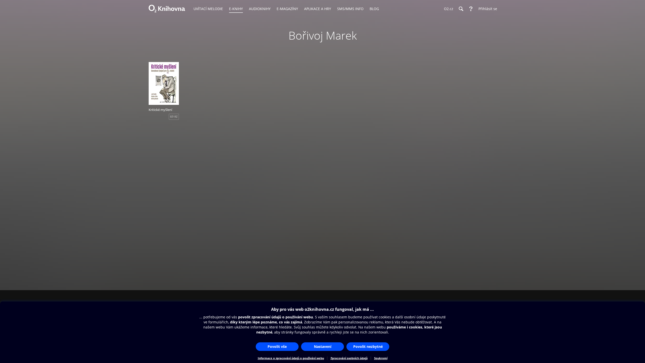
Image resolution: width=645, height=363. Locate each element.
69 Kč (174, 116)
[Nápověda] (471, 9)
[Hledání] (461, 9)
